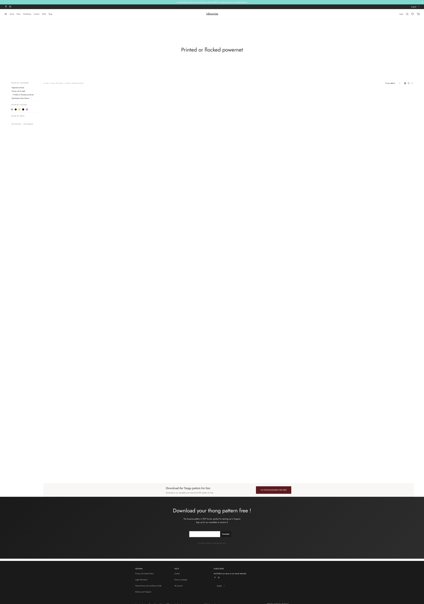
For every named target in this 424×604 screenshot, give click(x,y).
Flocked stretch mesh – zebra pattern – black (61, 343)
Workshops (27, 14)
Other (44, 14)
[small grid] (408, 83)
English (414, 7)
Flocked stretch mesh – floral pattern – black (185, 211)
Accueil (46, 83)
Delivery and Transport (143, 592)
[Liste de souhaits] (412, 14)
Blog (50, 14)
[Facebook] (5, 6)
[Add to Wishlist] (164, 212)
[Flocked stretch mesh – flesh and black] (104, 148)
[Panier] (418, 14)
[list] (412, 83)
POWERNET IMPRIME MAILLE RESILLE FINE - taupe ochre (314, 343)
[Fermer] (422, 2)
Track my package (180, 579)
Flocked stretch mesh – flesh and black (58, 211)
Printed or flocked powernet (23, 94)
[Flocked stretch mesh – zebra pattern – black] (104, 280)
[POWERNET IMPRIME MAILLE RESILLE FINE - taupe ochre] (352, 280)
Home (12, 14)
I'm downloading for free (274, 490)
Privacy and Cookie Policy (144, 573)
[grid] (405, 83)
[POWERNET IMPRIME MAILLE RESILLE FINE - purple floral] (228, 280)
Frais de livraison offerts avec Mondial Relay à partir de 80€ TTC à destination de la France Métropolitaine (212, 2)
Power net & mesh (57, 83)
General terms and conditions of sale (148, 586)
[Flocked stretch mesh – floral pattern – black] (228, 148)
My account (178, 586)
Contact (36, 14)
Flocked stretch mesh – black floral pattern (308, 211)
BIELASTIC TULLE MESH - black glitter (58, 475)
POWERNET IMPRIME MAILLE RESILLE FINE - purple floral (190, 343)
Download (225, 534)
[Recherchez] (407, 14)
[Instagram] (10, 6)
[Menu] (5, 14)
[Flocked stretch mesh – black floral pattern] (352, 148)
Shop (18, 14)
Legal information (141, 579)
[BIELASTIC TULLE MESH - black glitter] (104, 412)
